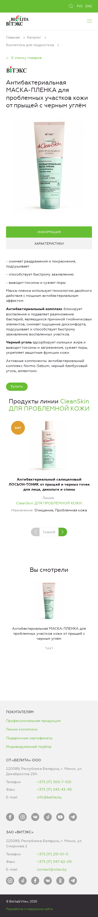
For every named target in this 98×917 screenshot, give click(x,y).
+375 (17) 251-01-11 (52, 854)
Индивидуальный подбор (29, 747)
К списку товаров (26, 58)
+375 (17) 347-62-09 (54, 862)
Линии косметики (21, 729)
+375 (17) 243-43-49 (54, 789)
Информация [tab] (49, 232)
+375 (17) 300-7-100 (54, 782)
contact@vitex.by (52, 869)
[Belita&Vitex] (17, 20)
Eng (88, 6)
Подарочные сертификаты (29, 738)
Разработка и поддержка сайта (29, 909)
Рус (80, 6)
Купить (17, 386)
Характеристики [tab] (49, 243)
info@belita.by (49, 797)
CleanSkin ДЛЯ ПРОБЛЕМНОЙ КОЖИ (49, 405)
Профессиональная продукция (33, 721)
